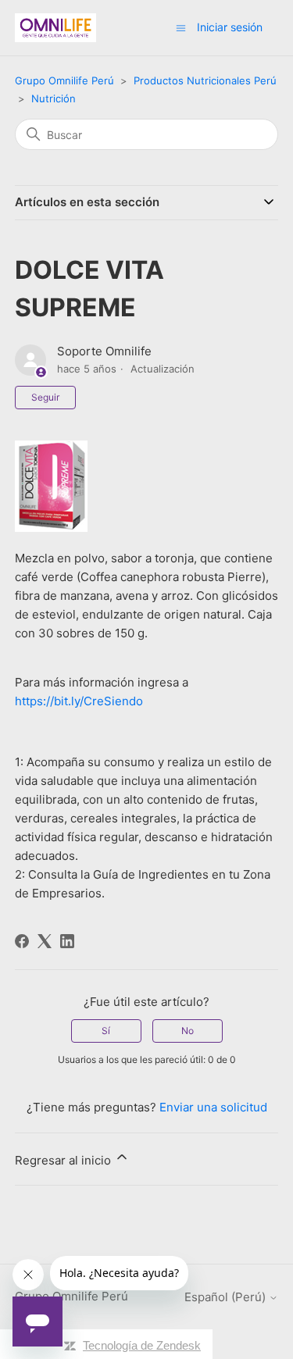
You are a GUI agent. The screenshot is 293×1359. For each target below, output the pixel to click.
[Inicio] (55, 27)
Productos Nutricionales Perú (205, 80)
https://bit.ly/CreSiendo (79, 701)
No (187, 1030)
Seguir (45, 397)
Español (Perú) (226, 1297)
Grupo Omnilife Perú (64, 80)
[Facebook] (22, 941)
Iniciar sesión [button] (230, 27)
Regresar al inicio (64, 1160)
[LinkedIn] (67, 941)
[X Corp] (45, 941)
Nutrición (53, 98)
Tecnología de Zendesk (142, 1345)
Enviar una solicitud (213, 1107)
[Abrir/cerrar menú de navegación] (181, 27)
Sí (106, 1030)
